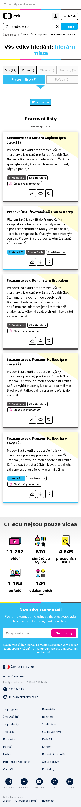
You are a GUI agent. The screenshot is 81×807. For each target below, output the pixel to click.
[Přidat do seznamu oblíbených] (49, 193)
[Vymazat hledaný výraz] (57, 26)
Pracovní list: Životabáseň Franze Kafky (40, 212)
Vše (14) (10, 70)
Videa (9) (28, 70)
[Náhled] (40, 193)
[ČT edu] (12, 17)
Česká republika (40, 34)
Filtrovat (43, 102)
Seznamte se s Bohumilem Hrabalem (37, 280)
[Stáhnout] (32, 193)
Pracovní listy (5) (24, 79)
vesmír (71, 34)
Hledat (69, 26)
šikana (24, 34)
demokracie (58, 34)
